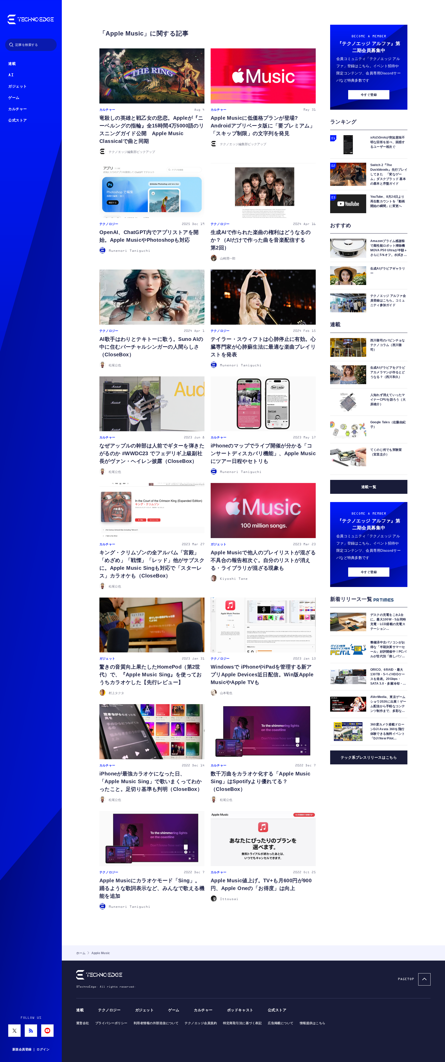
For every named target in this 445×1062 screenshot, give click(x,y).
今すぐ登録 (369, 95)
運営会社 (82, 1023)
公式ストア (17, 120)
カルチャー (17, 109)
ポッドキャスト (240, 1010)
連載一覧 (368, 487)
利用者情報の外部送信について (156, 1023)
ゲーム (14, 98)
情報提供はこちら (313, 1023)
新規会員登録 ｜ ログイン (30, 1049)
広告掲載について (281, 1023)
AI (11, 75)
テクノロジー (109, 1010)
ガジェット (17, 86)
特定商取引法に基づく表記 (242, 1023)
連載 (12, 64)
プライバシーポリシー (111, 1023)
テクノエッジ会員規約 (201, 1023)
